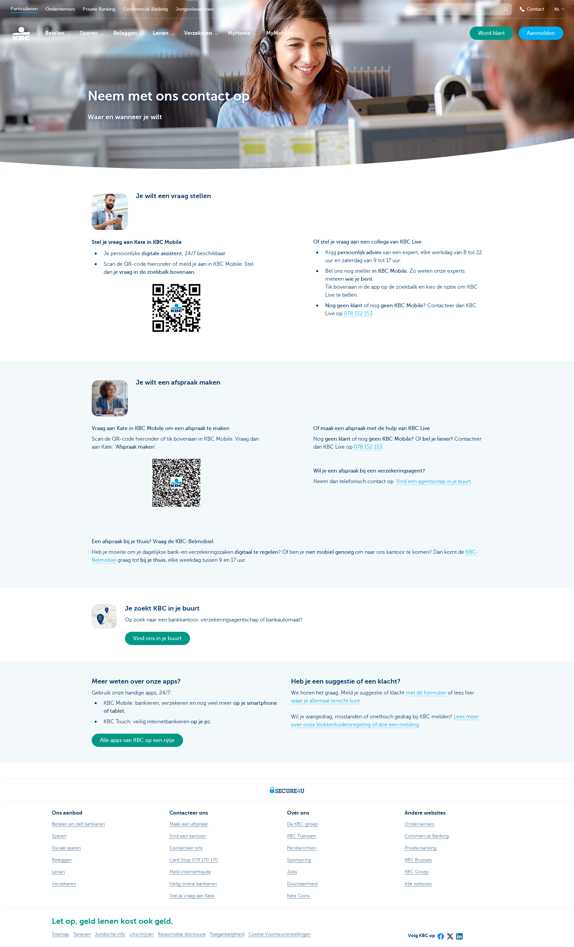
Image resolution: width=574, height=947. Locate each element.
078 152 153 (358, 314)
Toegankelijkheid (227, 934)
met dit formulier (426, 693)
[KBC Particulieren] (21, 33)
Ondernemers (60, 9)
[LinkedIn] (459, 934)
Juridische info (110, 934)
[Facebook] (440, 934)
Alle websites (236, 9)
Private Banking (99, 9)
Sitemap (60, 934)
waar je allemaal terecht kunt (325, 701)
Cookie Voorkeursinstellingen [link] (279, 934)
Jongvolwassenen (195, 9)
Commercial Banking (145, 9)
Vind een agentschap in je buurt (433, 481)
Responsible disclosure (182, 934)
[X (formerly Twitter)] (450, 934)
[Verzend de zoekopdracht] (506, 9)
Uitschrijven (141, 934)
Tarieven (82, 934)
